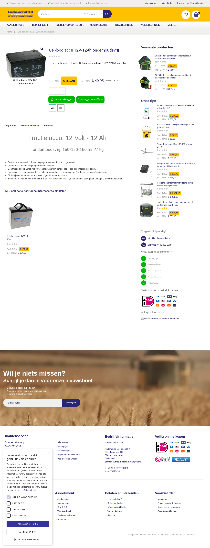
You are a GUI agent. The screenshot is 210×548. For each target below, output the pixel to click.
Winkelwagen (63, 450)
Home (9, 32)
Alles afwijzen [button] (28, 532)
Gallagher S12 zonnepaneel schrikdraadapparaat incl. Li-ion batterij (176, 164)
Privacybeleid (30, 490)
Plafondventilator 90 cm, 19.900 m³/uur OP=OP (174, 145)
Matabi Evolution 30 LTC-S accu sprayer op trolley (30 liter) (175, 106)
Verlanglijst (62, 446)
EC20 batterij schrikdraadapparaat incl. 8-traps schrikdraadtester (173, 76)
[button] (185, 14)
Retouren (111, 515)
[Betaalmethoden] (174, 452)
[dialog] (27, 497)
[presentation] (13, 126)
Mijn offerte (167, 3)
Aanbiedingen (63, 499)
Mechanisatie (63, 503)
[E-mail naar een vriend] (60, 107)
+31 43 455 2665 (13, 446)
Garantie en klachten (167, 511)
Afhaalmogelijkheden (117, 507)
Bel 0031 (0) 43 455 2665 (159, 245)
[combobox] (75, 14)
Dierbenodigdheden (66, 515)
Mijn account (151, 3)
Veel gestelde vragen (67, 459)
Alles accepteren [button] (28, 523)
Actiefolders (63, 519)
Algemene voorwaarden (68, 454)
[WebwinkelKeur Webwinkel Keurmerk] (160, 318)
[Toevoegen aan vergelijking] (52, 107)
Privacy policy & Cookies (169, 503)
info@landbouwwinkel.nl (159, 238)
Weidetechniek (64, 511)
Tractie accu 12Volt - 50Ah (18, 238)
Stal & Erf (62, 507)
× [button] (49, 452)
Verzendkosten (114, 511)
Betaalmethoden (115, 503)
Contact (180, 3)
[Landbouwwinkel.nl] (20, 14)
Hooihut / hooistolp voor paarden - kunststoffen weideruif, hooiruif (175, 203)
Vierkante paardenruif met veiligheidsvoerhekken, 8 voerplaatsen (175, 184)
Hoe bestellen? (114, 499)
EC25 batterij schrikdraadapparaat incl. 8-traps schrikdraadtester (173, 57)
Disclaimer (163, 499)
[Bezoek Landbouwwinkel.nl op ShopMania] (181, 461)
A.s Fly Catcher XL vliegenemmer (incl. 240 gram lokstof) (175, 126)
